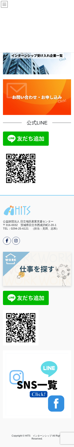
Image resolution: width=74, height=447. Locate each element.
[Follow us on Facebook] (7, 241)
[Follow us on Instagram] (16, 241)
